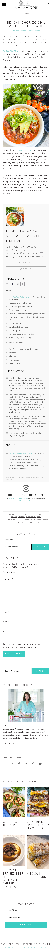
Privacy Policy (10, 947)
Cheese (45, 519)
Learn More (8, 743)
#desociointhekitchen (27, 501)
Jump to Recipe (19, 31)
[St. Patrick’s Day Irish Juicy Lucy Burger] (38, 802)
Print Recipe (34, 31)
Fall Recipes (32, 514)
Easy (18, 522)
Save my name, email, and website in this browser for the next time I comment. (21, 645)
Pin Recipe (27, 268)
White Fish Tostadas (11, 823)
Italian (24, 522)
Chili (14, 522)
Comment (8, 579)
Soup (39, 517)
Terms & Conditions (31, 947)
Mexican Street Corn (36, 875)
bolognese (36, 519)
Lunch (40, 514)
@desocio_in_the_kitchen (18, 498)
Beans (27, 519)
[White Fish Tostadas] (14, 802)
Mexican (21, 517)
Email (6, 622)
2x (18, 284)
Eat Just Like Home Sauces (21, 453)
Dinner (23, 514)
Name (6, 612)
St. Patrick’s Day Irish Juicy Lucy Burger (38, 825)
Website (6, 631)
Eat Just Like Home (11, 51)
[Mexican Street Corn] (38, 852)
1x (13, 284)
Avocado (20, 519)
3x (22, 284)
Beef (17, 514)
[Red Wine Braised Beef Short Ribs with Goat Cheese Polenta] (14, 850)
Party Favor (31, 517)
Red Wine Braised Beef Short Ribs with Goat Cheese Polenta (13, 878)
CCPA (47, 947)
